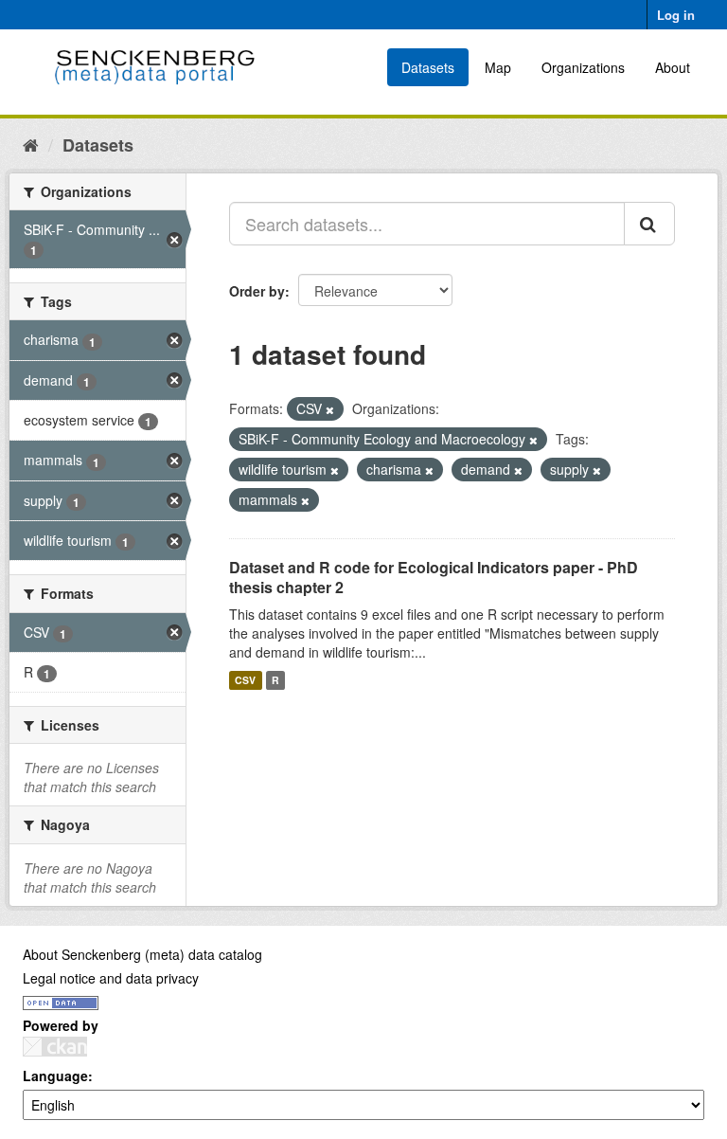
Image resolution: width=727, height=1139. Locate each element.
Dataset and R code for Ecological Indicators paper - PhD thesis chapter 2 (433, 577)
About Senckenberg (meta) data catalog (142, 954)
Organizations (583, 67)
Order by (257, 290)
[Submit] (649, 223)
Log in (676, 15)
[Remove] (330, 409)
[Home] (31, 144)
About (672, 67)
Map (498, 67)
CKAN (55, 1047)
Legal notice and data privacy (111, 977)
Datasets (427, 67)
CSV (245, 680)
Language (55, 1075)
